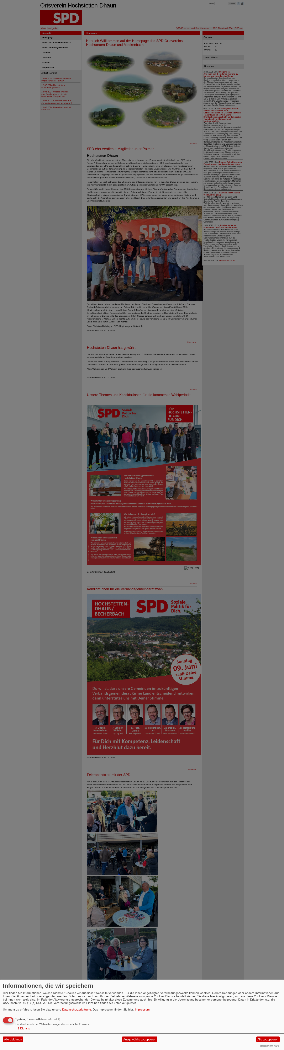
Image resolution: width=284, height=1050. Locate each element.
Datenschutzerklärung (76, 1009)
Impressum (142, 1009)
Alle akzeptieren (267, 1039)
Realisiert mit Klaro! (269, 1046)
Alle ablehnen (13, 1039)
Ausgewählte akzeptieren (139, 1039)
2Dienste (22, 1028)
